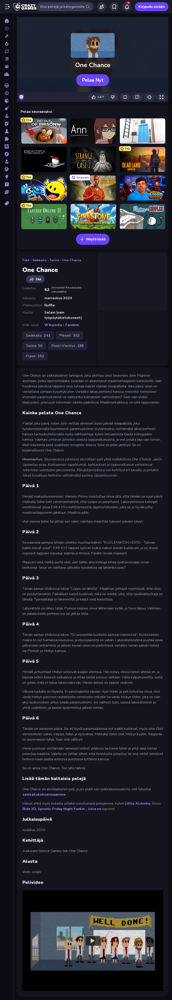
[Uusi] (6, 36)
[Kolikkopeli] (6, 116)
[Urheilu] (6, 192)
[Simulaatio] (6, 161)
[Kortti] (6, 123)
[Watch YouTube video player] (93, 941)
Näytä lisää (95, 239)
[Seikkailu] (6, 154)
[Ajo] (6, 85)
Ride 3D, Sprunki (36, 808)
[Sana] (6, 146)
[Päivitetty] (6, 51)
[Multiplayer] (6, 66)
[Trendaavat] (6, 43)
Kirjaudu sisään (151, 6)
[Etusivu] (6, 21)
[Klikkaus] (6, 108)
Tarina (54, 260)
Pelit (25, 260)
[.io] (6, 101)
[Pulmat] (6, 139)
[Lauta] (6, 131)
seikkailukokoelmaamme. (44, 794)
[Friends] (101, 6)
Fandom (72, 325)
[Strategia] (6, 169)
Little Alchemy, (138, 803)
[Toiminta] (6, 177)
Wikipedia (53, 325)
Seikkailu (39, 260)
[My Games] (114, 6)
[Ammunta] (6, 93)
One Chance (71, 260)
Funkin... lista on (87, 808)
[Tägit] (6, 203)
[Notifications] (126, 6)
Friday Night (62, 808)
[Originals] (6, 59)
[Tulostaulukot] (6, 74)
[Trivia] (6, 184)
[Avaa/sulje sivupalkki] (7, 6)
